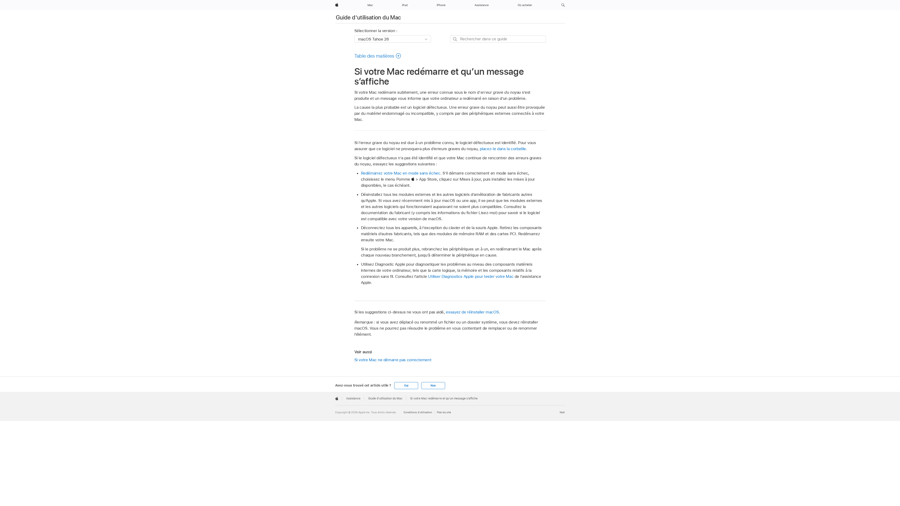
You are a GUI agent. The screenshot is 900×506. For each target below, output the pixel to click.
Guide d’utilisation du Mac (368, 17)
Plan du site (444, 412)
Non (433, 385)
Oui (406, 385)
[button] (563, 5)
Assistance (353, 398)
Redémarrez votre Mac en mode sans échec (400, 173)
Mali (562, 412)
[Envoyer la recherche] (455, 39)
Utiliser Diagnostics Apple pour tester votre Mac (471, 276)
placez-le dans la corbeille (503, 148)
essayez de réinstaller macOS (472, 312)
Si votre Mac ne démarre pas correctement (392, 359)
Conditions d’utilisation (418, 412)
